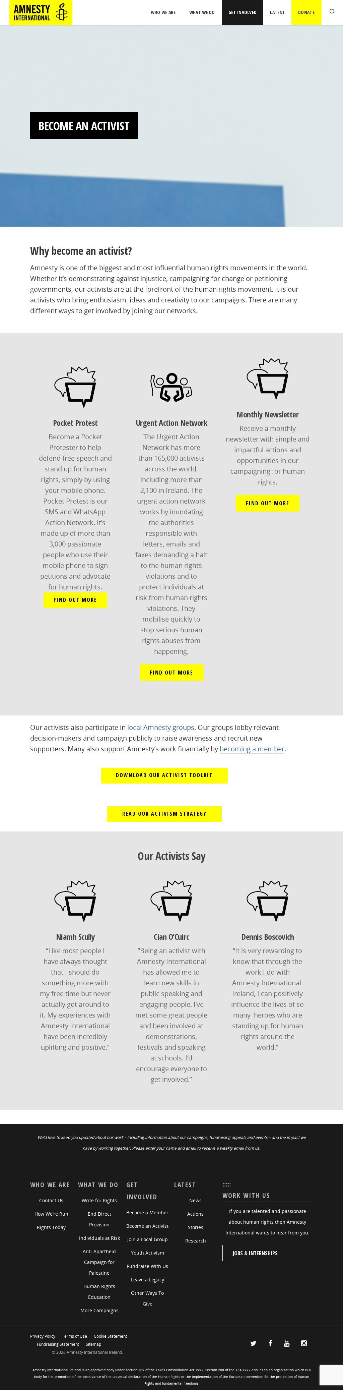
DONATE (306, 12)
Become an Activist (147, 1226)
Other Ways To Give (147, 1298)
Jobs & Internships (255, 1253)
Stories (195, 1227)
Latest (277, 12)
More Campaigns (99, 1310)
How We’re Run (51, 1214)
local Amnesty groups (160, 727)
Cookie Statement (110, 1336)
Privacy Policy (42, 1336)
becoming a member (252, 748)
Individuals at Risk (99, 1238)
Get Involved (242, 12)
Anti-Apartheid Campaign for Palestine (99, 1262)
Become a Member (147, 1212)
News (195, 1200)
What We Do (202, 12)
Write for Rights (99, 1200)
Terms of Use (74, 1336)
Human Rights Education (99, 1291)
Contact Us (51, 1200)
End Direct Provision (99, 1219)
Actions (195, 1214)
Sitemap (93, 1344)
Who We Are (163, 12)
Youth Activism (147, 1253)
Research (195, 1240)
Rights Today (51, 1227)
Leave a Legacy (147, 1279)
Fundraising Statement (58, 1344)
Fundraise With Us (147, 1266)
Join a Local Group (147, 1239)
